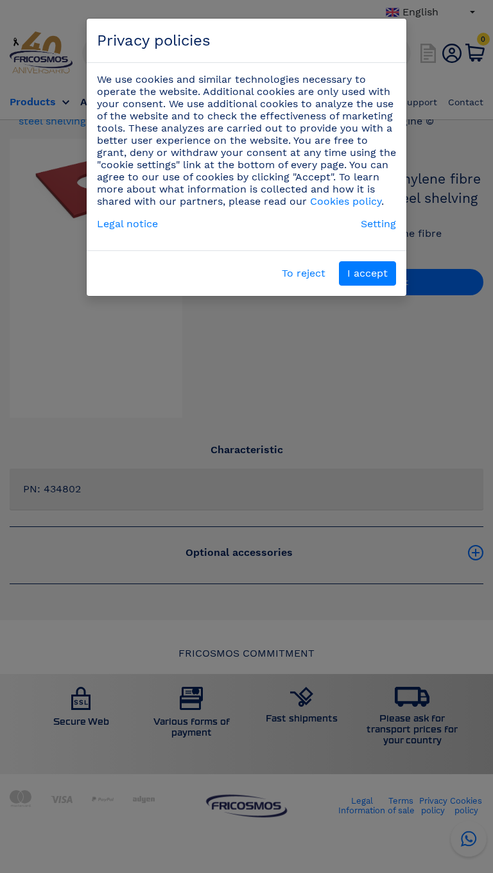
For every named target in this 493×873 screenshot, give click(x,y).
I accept (367, 273)
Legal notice (127, 224)
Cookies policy (345, 201)
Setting (378, 224)
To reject (303, 273)
